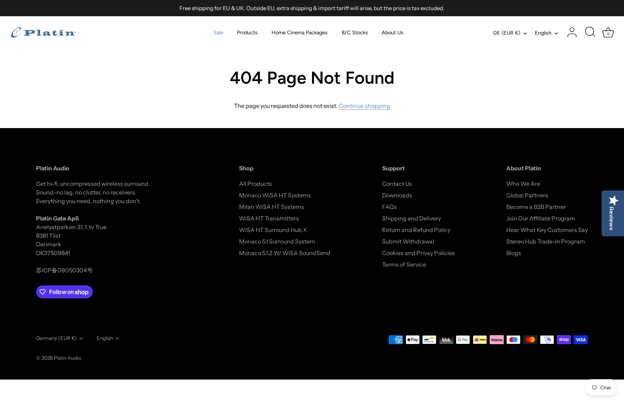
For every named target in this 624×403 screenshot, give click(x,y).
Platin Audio (67, 358)
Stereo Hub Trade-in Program (545, 241)
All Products (255, 183)
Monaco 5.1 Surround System (277, 241)
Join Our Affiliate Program (540, 218)
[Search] (590, 32)
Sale (218, 32)
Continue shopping (364, 105)
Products (247, 32)
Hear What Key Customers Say (547, 229)
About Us (392, 32)
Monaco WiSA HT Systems (275, 195)
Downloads (397, 195)
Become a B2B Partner (536, 206)
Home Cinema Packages (300, 32)
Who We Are (523, 183)
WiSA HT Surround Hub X (273, 229)
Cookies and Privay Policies (418, 253)
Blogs (513, 253)
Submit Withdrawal (408, 241)
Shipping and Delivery (411, 218)
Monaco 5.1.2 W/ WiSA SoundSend (284, 253)
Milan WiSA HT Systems (271, 206)
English (543, 33)
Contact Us (397, 183)
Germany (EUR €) (56, 338)
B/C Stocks (355, 32)
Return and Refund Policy (416, 229)
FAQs (389, 206)
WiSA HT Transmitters (269, 218)
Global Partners (527, 195)
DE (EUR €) (506, 33)
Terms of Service (404, 264)
